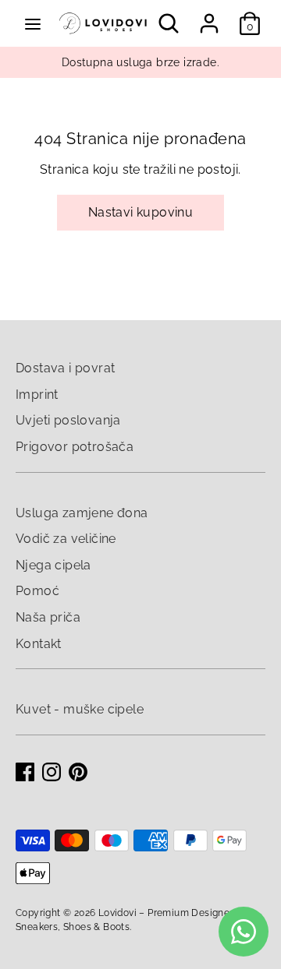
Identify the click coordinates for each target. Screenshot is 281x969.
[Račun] (209, 16)
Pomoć (37, 590)
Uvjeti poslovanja (68, 420)
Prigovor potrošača (74, 446)
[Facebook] (25, 772)
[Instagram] (51, 772)
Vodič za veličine (66, 538)
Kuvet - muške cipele (80, 709)
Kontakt (39, 643)
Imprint (37, 394)
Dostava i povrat (65, 368)
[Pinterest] (78, 772)
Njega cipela (53, 565)
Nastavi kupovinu (140, 212)
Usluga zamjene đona (82, 513)
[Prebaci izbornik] (33, 23)
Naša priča (48, 617)
